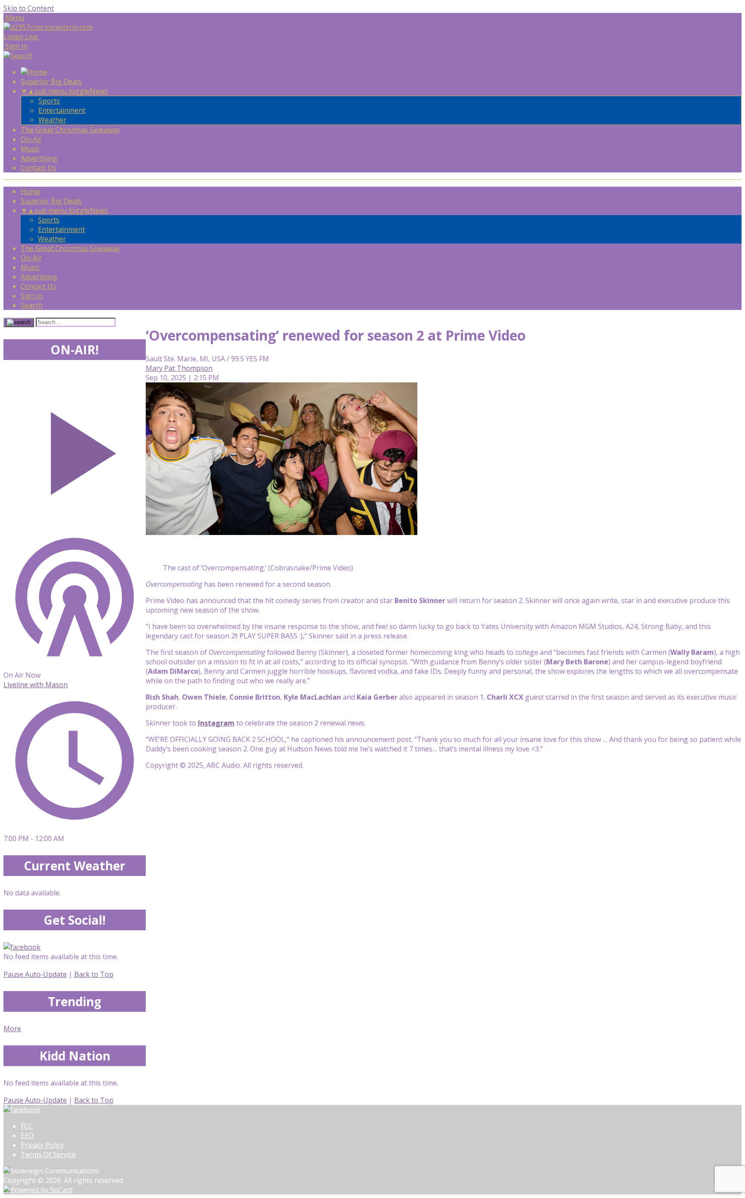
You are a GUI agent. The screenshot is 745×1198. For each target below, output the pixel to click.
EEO (27, 1135)
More (12, 1028)
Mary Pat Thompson (179, 368)
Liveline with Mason (35, 684)
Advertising (39, 158)
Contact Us (38, 167)
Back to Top (93, 974)
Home (30, 191)
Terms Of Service (48, 1154)
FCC (27, 1126)
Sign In (32, 295)
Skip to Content (28, 8)
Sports (49, 101)
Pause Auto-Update (35, 974)
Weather (52, 120)
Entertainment (61, 110)
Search (32, 305)
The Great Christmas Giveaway (70, 130)
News (99, 91)
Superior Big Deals (51, 81)
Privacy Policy (42, 1145)
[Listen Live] (74, 449)
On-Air (31, 139)
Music (30, 148)
